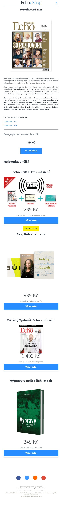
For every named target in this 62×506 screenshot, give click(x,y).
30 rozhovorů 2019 (10, 125)
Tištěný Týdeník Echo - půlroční (31, 320)
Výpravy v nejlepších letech (31, 380)
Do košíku (31, 151)
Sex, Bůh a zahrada (31, 234)
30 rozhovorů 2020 (10, 121)
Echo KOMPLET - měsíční (31, 172)
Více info (31, 220)
